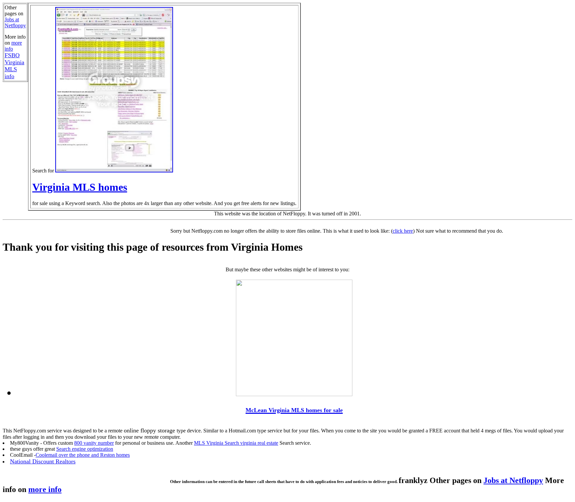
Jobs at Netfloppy (15, 22)
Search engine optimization (84, 449)
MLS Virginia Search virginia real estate (236, 443)
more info (45, 489)
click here (403, 231)
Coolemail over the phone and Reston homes (83, 455)
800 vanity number (94, 443)
